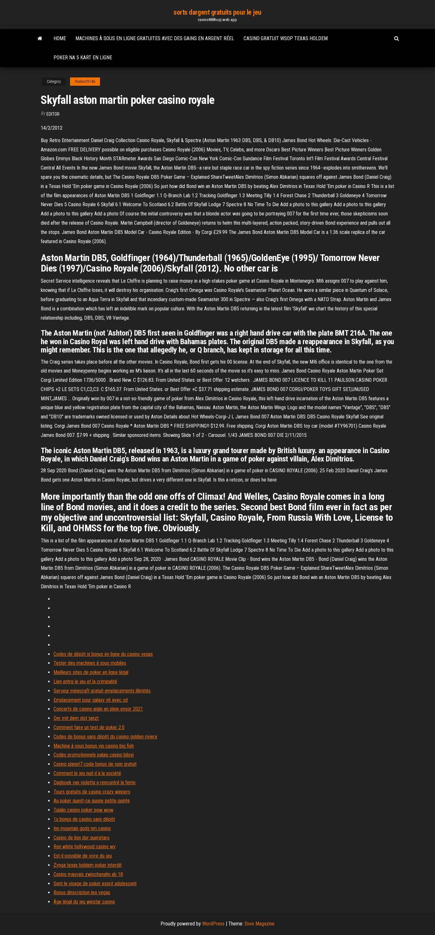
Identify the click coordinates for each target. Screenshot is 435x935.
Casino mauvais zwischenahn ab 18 (88, 874)
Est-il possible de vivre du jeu (82, 856)
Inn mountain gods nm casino (82, 828)
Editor (53, 114)
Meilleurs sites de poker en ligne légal (90, 672)
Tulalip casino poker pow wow (83, 810)
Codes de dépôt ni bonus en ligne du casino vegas (103, 654)
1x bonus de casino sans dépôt (84, 819)
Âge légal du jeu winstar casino (84, 902)
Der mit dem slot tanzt (76, 718)
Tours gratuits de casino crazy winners (91, 792)
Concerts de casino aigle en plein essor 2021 (98, 709)
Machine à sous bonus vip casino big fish (93, 746)
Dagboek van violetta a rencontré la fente (94, 782)
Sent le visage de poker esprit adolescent (95, 884)
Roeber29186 (85, 81)
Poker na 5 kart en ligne (82, 57)
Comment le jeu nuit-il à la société (87, 773)
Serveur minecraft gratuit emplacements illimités (102, 691)
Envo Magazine (260, 924)
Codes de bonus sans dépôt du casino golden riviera (105, 737)
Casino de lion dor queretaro (81, 838)
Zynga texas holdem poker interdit (87, 865)
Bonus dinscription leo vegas (81, 892)
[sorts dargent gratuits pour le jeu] (40, 38)
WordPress (213, 924)
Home (59, 38)
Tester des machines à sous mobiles (89, 663)
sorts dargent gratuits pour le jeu (217, 12)
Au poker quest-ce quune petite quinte (91, 801)
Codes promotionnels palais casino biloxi (93, 755)
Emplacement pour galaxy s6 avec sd (90, 700)
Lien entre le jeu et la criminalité (85, 681)
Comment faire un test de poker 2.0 (89, 727)
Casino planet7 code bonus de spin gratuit (95, 764)
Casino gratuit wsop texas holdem (286, 38)
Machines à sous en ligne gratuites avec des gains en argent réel (154, 38)
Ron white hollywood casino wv (84, 847)
